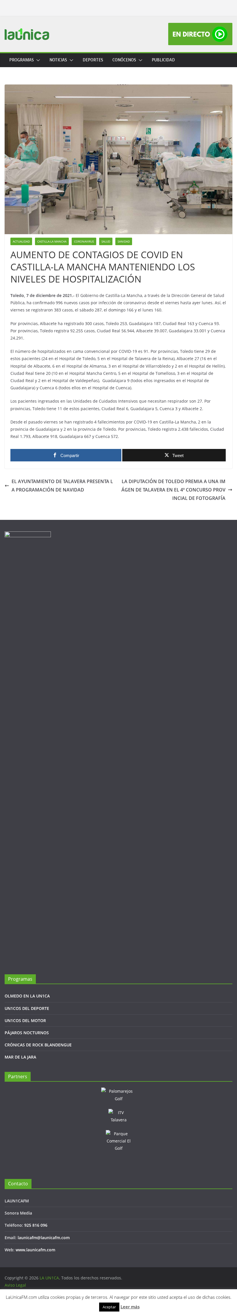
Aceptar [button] (109, 1307)
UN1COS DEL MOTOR (25, 1020)
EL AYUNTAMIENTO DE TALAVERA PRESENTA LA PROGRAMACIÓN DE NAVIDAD (62, 485)
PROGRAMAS (21, 60)
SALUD (105, 241)
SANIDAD (124, 241)
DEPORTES (93, 60)
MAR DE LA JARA (20, 1057)
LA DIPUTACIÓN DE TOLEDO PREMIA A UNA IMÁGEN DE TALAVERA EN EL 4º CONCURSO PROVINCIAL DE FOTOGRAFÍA (173, 489)
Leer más (130, 1307)
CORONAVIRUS (84, 241)
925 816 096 (35, 1225)
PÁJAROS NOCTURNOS (27, 1032)
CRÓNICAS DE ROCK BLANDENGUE (38, 1045)
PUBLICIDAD (163, 60)
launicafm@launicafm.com (44, 1237)
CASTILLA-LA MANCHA (51, 241)
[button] (37, 60)
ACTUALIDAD (21, 241)
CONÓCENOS (124, 60)
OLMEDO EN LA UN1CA (27, 996)
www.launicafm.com (35, 1249)
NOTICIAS (58, 60)
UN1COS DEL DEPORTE (27, 1008)
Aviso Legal (15, 1285)
